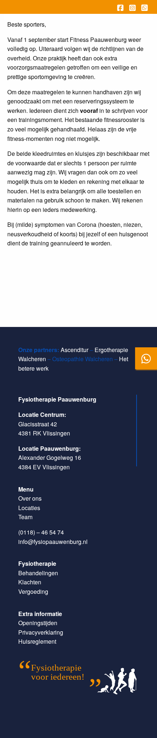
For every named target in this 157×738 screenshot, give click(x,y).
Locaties (29, 508)
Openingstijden (37, 623)
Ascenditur (74, 350)
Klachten (29, 582)
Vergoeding (33, 591)
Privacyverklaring (40, 632)
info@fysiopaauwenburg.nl (53, 541)
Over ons (30, 498)
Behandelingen (38, 573)
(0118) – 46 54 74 (41, 532)
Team (25, 517)
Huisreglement (37, 641)
